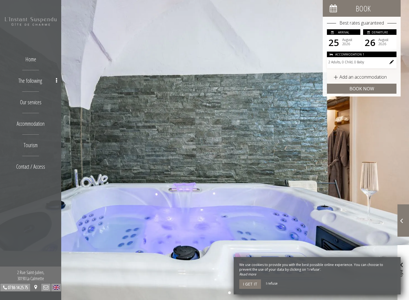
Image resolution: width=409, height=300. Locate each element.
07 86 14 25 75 (18, 287)
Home (30, 59)
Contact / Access (30, 166)
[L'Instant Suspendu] (30, 21)
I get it (250, 284)
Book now (361, 89)
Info (401, 272)
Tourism (31, 145)
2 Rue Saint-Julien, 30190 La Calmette (30, 275)
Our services (30, 102)
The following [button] (30, 80)
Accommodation (31, 123)
